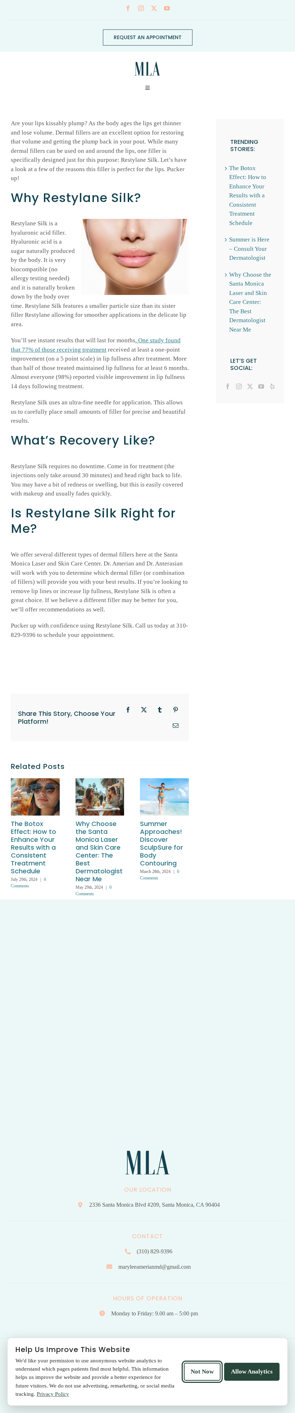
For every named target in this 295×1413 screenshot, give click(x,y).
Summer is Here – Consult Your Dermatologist (249, 248)
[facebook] (128, 8)
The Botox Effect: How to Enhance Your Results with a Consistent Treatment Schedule (33, 847)
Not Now (202, 1371)
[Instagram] (239, 386)
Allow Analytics (252, 1371)
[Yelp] (272, 386)
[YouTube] (261, 386)
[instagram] (141, 8)
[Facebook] (228, 386)
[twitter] (154, 8)
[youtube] (167, 8)
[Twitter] (250, 386)
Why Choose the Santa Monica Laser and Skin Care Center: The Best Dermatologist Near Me (99, 851)
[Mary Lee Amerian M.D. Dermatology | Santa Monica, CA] (147, 59)
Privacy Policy (53, 1394)
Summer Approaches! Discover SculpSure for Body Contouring (161, 843)
